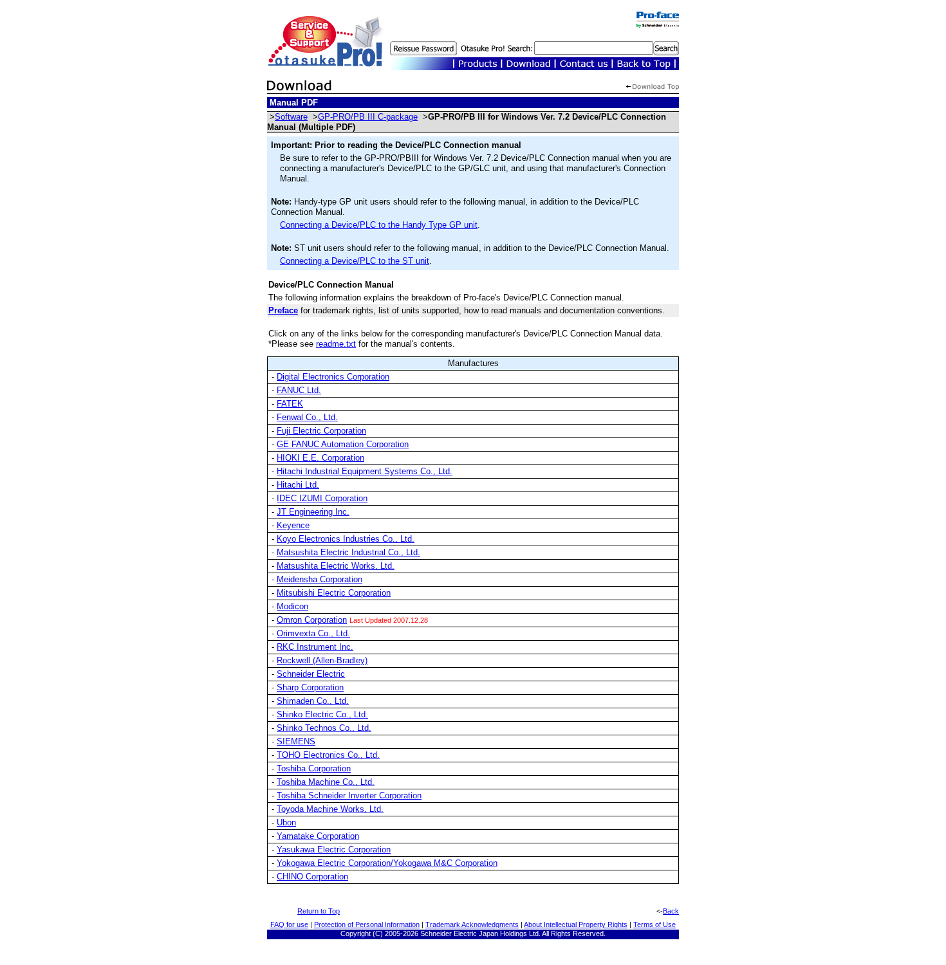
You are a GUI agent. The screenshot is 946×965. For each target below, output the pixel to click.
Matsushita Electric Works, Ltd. (335, 566)
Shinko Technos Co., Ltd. (324, 728)
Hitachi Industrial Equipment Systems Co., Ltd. (364, 471)
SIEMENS (296, 741)
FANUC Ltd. (299, 390)
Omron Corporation (312, 620)
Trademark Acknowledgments (472, 924)
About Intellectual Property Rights (575, 924)
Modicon (292, 606)
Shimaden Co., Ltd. (313, 701)
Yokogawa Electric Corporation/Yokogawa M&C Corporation (387, 863)
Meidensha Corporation (319, 579)
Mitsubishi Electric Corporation (334, 593)
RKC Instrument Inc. (315, 647)
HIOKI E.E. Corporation (320, 458)
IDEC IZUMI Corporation (322, 498)
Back (671, 911)
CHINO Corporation (312, 876)
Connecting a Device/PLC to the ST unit (354, 261)
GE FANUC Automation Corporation (343, 444)
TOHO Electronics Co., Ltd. (328, 755)
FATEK (290, 404)
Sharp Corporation (310, 687)
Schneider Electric (311, 674)
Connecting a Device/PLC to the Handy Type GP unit (379, 225)
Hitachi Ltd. (298, 485)
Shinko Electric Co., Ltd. (322, 714)
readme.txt (336, 344)
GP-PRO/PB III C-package (368, 117)
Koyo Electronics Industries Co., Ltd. (345, 539)
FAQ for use (289, 924)
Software (291, 117)
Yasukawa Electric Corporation (334, 849)
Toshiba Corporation (314, 768)
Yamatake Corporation (318, 836)
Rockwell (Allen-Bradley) (322, 660)
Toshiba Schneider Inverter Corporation (349, 795)
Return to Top (318, 911)
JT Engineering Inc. (313, 512)
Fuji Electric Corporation (321, 431)
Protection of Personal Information (367, 924)
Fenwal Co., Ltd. (307, 417)
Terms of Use (654, 924)
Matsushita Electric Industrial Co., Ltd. (348, 552)
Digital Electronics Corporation (333, 376)
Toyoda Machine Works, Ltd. (330, 809)
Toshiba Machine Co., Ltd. (326, 782)
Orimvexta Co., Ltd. (313, 633)
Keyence (293, 525)
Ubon (286, 822)
